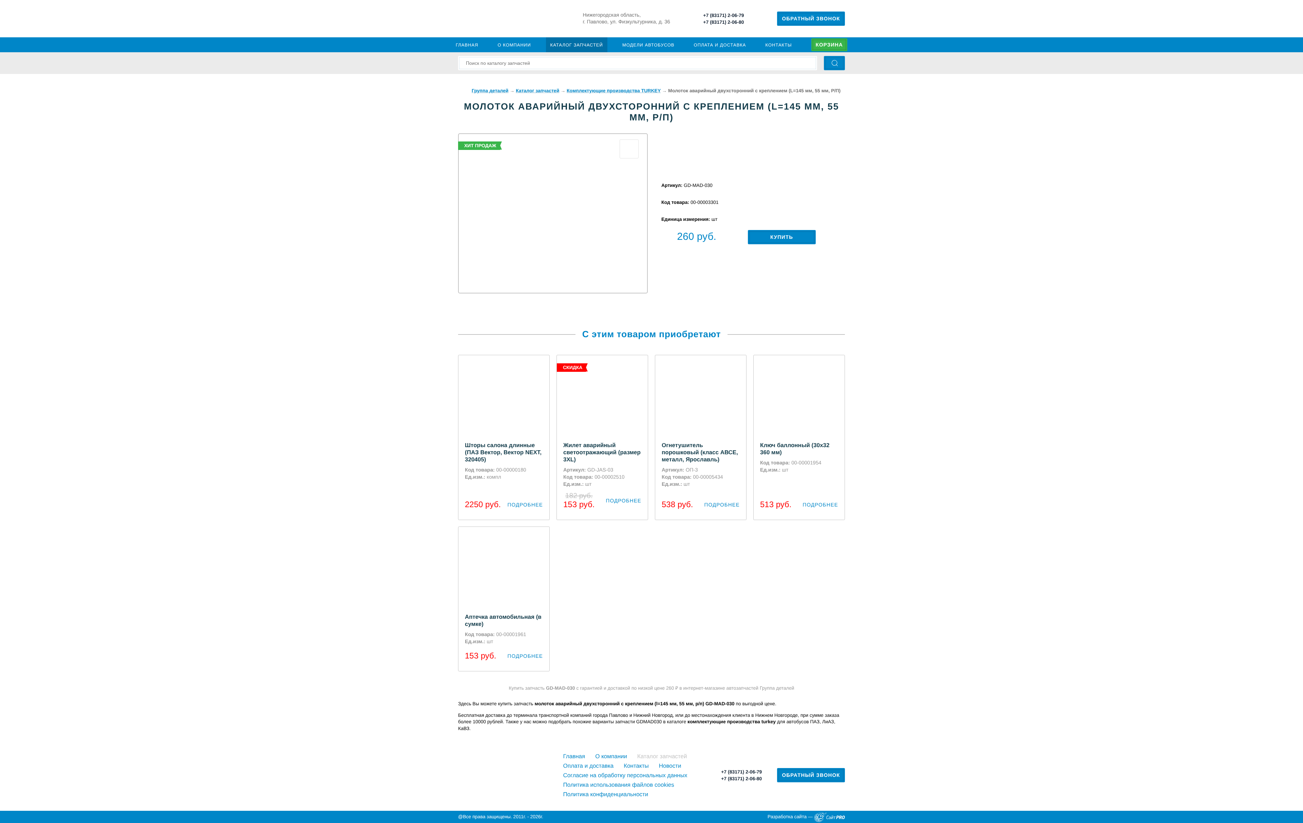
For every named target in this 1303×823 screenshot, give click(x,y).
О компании (514, 44)
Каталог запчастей (576, 44)
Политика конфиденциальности (605, 794)
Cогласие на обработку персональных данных (625, 775)
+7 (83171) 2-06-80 (723, 22)
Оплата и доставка (720, 44)
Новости (670, 766)
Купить (781, 237)
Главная (467, 44)
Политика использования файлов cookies (618, 785)
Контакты (779, 44)
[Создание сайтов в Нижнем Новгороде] (829, 817)
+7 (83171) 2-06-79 (723, 15)
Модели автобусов (648, 44)
